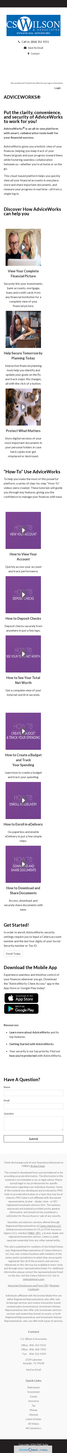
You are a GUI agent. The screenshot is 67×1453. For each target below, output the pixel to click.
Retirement (34, 1387)
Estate (33, 1396)
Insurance (33, 1400)
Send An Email (35, 47)
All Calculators (33, 1428)
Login (58, 87)
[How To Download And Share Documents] (23, 864)
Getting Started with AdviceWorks (31, 1044)
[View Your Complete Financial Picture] (23, 247)
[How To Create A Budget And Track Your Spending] (23, 731)
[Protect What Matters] (23, 406)
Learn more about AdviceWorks (29, 1032)
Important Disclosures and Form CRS (28, 1285)
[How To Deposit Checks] (23, 594)
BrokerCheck (38, 1166)
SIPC (38, 1233)
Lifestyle (33, 1414)
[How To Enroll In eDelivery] (23, 800)
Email (6, 1100)
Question (9, 1113)
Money (33, 1410)
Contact (35, 53)
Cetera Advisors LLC (50, 1225)
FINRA (31, 1233)
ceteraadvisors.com (33, 1279)
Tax (34, 1405)
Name (7, 1087)
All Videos (33, 1423)
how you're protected (23, 1055)
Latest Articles (33, 1419)
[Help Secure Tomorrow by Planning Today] (23, 329)
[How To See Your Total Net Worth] (23, 653)
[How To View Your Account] (23, 530)
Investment (33, 1391)
